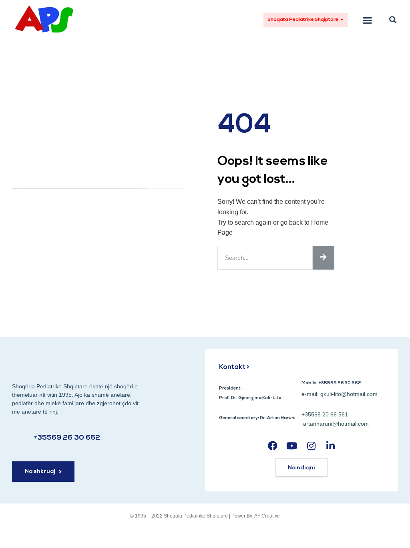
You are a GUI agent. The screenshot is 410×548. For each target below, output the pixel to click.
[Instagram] (311, 445)
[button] (305, 20)
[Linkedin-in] (330, 445)
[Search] (323, 258)
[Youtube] (291, 445)
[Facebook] (272, 445)
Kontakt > (234, 367)
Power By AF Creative (255, 516)
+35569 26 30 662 (66, 438)
